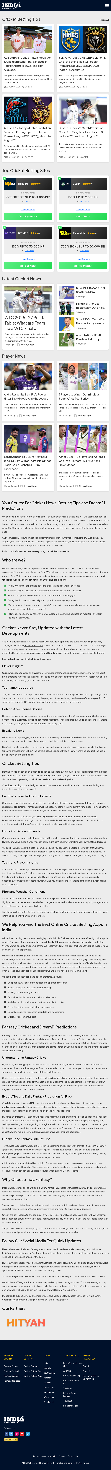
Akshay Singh (27, 345)
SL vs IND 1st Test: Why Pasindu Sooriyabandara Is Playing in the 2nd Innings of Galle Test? (91, 321)
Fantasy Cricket (11, 1366)
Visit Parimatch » (83, 265)
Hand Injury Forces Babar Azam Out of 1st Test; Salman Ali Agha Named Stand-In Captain (90, 306)
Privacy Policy (46, 1463)
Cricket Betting (30, 1366)
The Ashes (67, 1388)
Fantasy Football (11, 1371)
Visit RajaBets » (28, 216)
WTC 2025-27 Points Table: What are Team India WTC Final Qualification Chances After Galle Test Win (25, 323)
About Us (52, 1456)
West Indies (49, 1387)
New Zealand (49, 1392)
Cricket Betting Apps (33, 1376)
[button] (6, 1434)
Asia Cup (67, 1371)
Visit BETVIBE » (28, 265)
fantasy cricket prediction (45, 1107)
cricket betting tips (15, 785)
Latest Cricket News (21, 278)
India (46, 1363)
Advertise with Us (81, 1463)
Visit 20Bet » (83, 216)
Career (62, 1456)
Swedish (87, 1371)
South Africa (49, 1373)
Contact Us (73, 1456)
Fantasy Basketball (12, 1381)
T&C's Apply (29, 201)
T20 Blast (67, 1401)
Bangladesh (49, 1402)
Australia (47, 1368)
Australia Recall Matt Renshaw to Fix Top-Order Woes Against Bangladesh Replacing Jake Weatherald (90, 337)
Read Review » (28, 209)
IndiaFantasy (18, 1299)
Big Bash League (70, 1405)
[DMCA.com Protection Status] (11, 1439)
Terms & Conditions (63, 1463)
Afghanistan (49, 1397)
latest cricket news (33, 645)
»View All (104, 19)
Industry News (39, 1456)
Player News (14, 356)
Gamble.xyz (81, 970)
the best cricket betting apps (79, 945)
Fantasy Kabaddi (11, 1376)
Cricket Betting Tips (21, 19)
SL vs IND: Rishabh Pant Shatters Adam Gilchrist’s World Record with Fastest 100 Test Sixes (91, 290)
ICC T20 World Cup (72, 1375)
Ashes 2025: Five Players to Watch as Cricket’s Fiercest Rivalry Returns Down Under (82, 460)
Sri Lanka (47, 1382)
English (86, 1366)
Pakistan (47, 1377)
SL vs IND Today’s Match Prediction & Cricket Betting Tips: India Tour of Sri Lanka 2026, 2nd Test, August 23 (82, 132)
